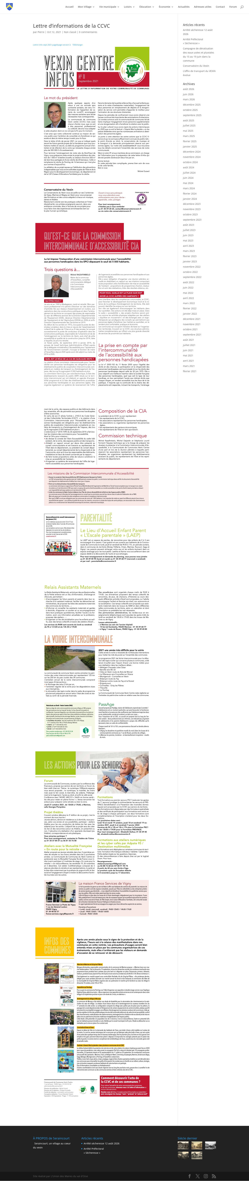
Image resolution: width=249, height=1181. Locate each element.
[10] (196, 1145)
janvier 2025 (190, 146)
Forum (233, 7)
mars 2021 (189, 366)
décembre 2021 (192, 319)
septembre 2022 (192, 277)
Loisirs (128, 7)
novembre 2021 (192, 324)
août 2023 (188, 224)
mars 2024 (189, 188)
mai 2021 (188, 355)
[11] (183, 1145)
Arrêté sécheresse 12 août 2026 (101, 1143)
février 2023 (189, 256)
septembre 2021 (192, 334)
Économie (164, 7)
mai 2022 (188, 292)
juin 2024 (188, 177)
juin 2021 (188, 350)
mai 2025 (188, 130)
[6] (196, 1156)
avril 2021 (188, 360)
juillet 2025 (189, 125)
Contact (220, 7)
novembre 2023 (192, 209)
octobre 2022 (190, 272)
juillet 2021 (189, 345)
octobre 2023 (190, 214)
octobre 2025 (190, 109)
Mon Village (84, 7)
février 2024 (189, 193)
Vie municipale (107, 7)
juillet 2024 (189, 172)
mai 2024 (188, 183)
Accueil (69, 7)
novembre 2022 (192, 266)
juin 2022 (188, 287)
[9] (210, 1145)
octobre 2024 (190, 162)
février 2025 (189, 141)
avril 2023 (188, 245)
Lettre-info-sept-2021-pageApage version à (52, 44)
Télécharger (77, 44)
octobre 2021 (190, 329)
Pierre (41, 32)
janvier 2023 (190, 261)
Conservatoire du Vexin (196, 65)
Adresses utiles (202, 7)
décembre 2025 (192, 104)
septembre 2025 (192, 115)
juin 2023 (188, 235)
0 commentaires (88, 32)
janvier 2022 (190, 313)
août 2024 (188, 167)
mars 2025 (189, 136)
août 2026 (188, 89)
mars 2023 (189, 250)
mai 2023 (188, 240)
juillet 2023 (189, 230)
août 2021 (188, 339)
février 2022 (189, 308)
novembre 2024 (192, 156)
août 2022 (188, 282)
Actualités (184, 7)
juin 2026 (188, 94)
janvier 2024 (190, 198)
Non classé (70, 32)
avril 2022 (188, 298)
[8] (183, 1156)
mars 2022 (189, 303)
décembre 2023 (192, 203)
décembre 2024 (192, 151)
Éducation (145, 7)
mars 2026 (189, 99)
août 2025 (188, 120)
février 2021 (189, 371)
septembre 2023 (192, 219)
